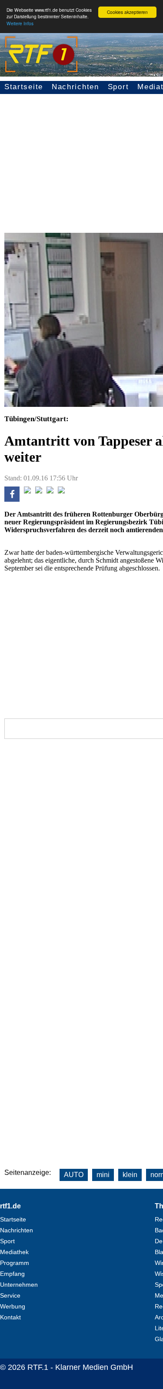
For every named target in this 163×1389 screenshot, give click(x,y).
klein (130, 1174)
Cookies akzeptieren (127, 12)
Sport (118, 87)
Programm (14, 1262)
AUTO (73, 1174)
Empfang (12, 1273)
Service (10, 1295)
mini (103, 1174)
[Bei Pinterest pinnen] (50, 491)
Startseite (23, 87)
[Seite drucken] (61, 491)
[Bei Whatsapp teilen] (38, 491)
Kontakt (10, 1317)
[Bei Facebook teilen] (12, 499)
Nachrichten (75, 87)
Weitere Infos (20, 23)
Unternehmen (19, 1284)
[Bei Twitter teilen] (27, 491)
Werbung (12, 1306)
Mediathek (14, 1251)
